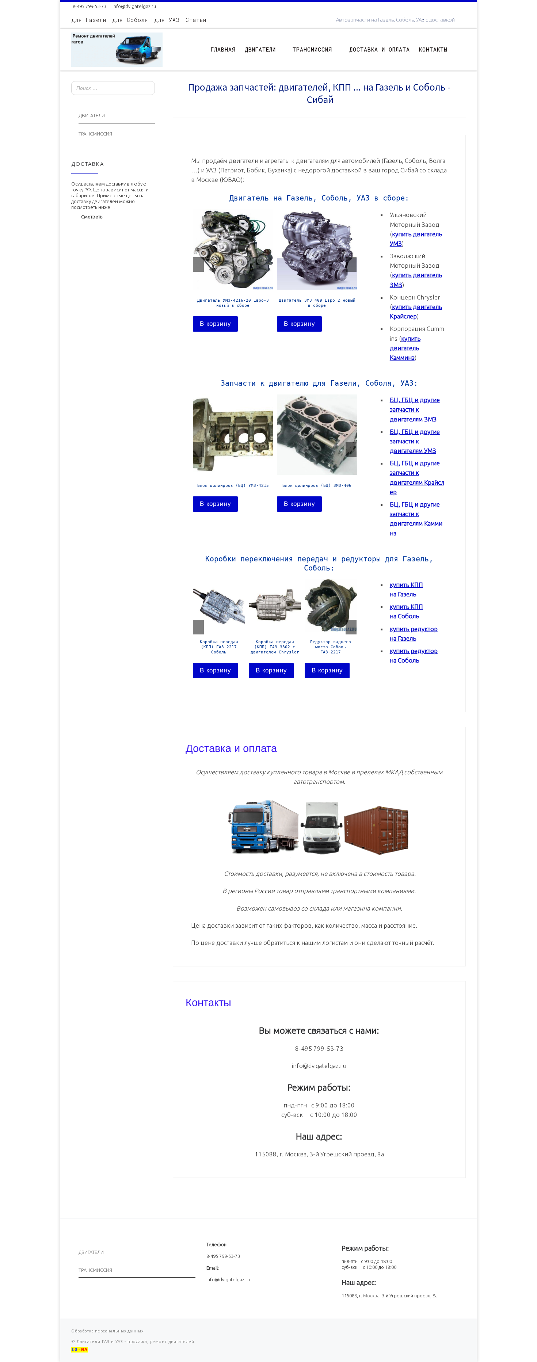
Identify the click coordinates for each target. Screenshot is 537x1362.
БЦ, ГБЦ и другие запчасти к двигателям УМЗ (415, 441)
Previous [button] (198, 264)
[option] (233, 270)
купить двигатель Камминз (405, 348)
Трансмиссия (95, 134)
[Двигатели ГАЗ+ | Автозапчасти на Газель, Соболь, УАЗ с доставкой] (117, 48)
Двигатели (92, 115)
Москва (371, 1295)
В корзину (215, 323)
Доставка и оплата (231, 747)
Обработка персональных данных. (108, 1331)
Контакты (208, 1001)
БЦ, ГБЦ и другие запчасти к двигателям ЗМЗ (415, 409)
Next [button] (351, 264)
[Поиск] (147, 88)
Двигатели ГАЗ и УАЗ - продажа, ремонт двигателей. (135, 1341)
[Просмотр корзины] (462, 49)
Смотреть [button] (91, 216)
